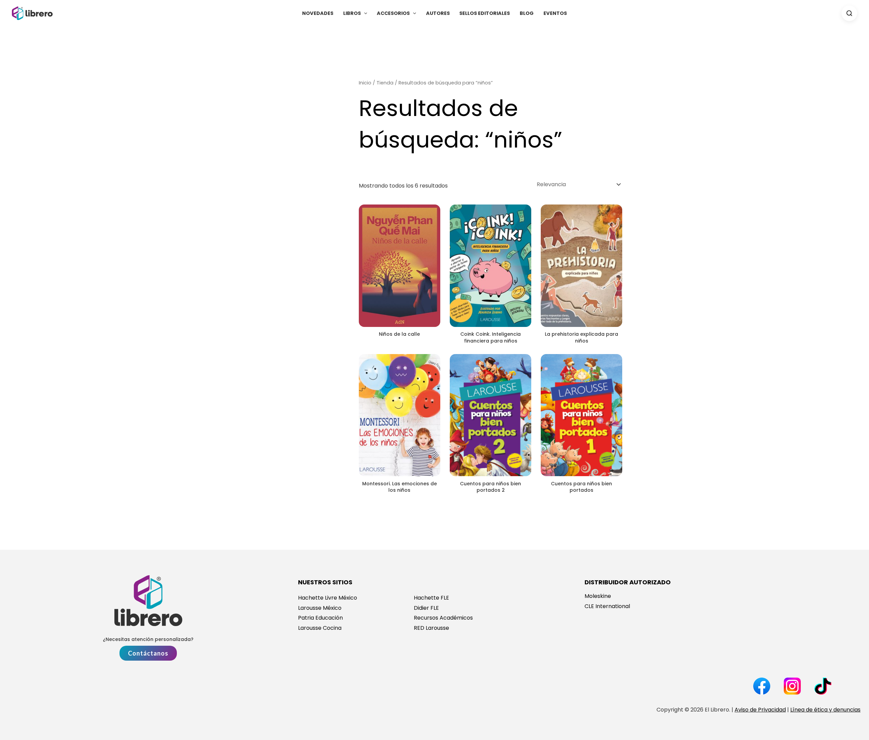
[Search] (849, 13)
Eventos (555, 13)
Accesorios (393, 13)
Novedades (317, 13)
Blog (527, 13)
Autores (438, 13)
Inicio (365, 82)
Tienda (384, 82)
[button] (364, 13)
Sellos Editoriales (484, 13)
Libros (352, 13)
